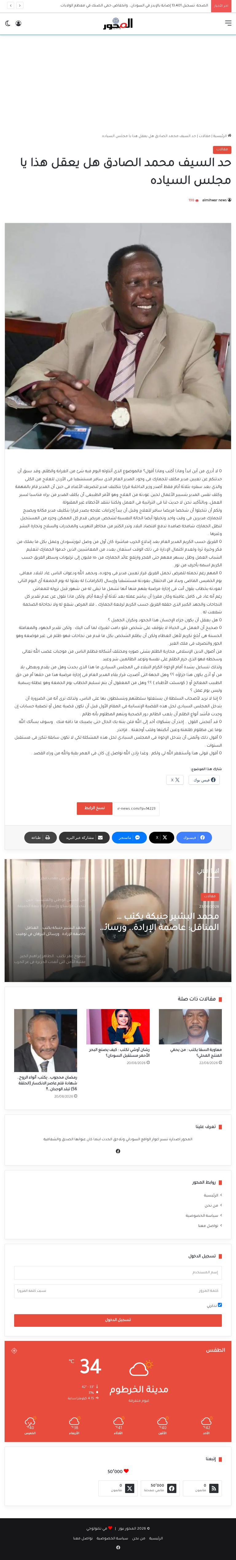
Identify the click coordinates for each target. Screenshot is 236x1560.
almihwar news (215, 200)
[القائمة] (228, 26)
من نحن (211, 1206)
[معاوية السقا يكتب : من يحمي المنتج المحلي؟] (190, 1027)
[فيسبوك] (118, 1151)
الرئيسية (220, 137)
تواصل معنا (208, 1226)
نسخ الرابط (95, 808)
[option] (118, 920)
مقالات (204, 137)
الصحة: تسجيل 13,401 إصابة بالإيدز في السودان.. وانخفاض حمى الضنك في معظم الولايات (129, 6)
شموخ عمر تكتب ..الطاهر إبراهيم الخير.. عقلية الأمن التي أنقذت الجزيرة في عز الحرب (162, 923)
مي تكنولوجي (96, 1529)
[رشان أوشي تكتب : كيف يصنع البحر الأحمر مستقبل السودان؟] (117, 1027)
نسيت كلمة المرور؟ (31, 1291)
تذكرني (212, 1306)
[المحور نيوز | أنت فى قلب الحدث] (118, 24)
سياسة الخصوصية (202, 1216)
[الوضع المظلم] (8, 26)
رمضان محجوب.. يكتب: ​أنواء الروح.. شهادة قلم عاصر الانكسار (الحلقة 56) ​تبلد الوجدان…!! (47, 1084)
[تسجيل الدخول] (18, 26)
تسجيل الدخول (118, 1320)
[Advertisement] (118, 84)
